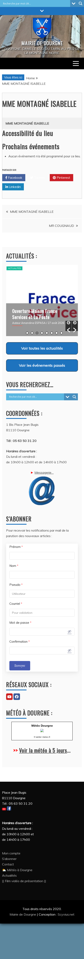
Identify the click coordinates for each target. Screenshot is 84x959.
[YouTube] (9, 696)
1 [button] (27, 333)
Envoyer (19, 666)
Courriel (15, 604)
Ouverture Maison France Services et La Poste (34, 314)
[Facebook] (16, 696)
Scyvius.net (66, 914)
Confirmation (19, 641)
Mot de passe (20, 623)
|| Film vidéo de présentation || (24, 881)
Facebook (14, 177)
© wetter (38, 737)
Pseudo (16, 585)
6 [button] (51, 333)
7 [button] (56, 333)
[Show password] (69, 631)
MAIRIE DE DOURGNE (42, 43)
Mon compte (11, 853)
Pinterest (63, 177)
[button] (68, 326)
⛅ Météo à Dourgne (17, 870)
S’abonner (9, 859)
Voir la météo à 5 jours (43, 750)
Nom (13, 566)
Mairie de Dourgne (23, 914)
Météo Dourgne (42, 725)
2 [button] (32, 333)
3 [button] (37, 333)
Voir (42, 348)
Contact (8, 864)
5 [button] (46, 333)
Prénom (16, 547)
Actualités (14, 268)
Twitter (39, 177)
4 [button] (42, 333)
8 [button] (61, 333)
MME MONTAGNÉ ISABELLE (32, 212)
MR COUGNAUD (61, 226)
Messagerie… (44, 472)
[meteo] (42, 731)
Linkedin (14, 187)
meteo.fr (46, 737)
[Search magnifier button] (80, 3)
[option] (42, 300)
